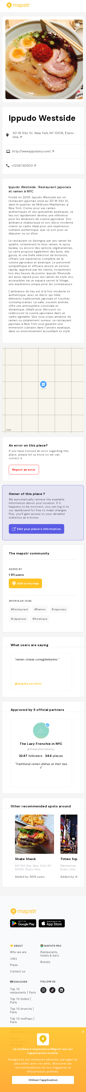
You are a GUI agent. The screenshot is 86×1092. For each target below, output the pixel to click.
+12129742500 (22, 166)
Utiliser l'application (43, 1080)
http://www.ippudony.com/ (32, 151)
